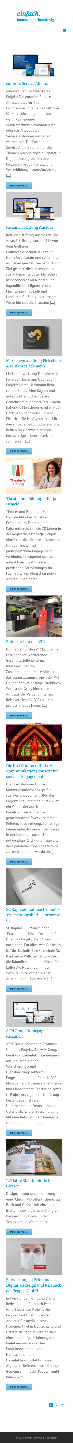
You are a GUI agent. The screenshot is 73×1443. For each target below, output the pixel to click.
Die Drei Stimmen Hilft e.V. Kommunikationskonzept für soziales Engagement (32, 771)
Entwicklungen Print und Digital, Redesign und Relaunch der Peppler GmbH (33, 1285)
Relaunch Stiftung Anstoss (29, 227)
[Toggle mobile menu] (65, 30)
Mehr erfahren (19, 185)
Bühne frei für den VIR (25, 641)
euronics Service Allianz (27, 83)
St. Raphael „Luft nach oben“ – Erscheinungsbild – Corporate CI (33, 915)
